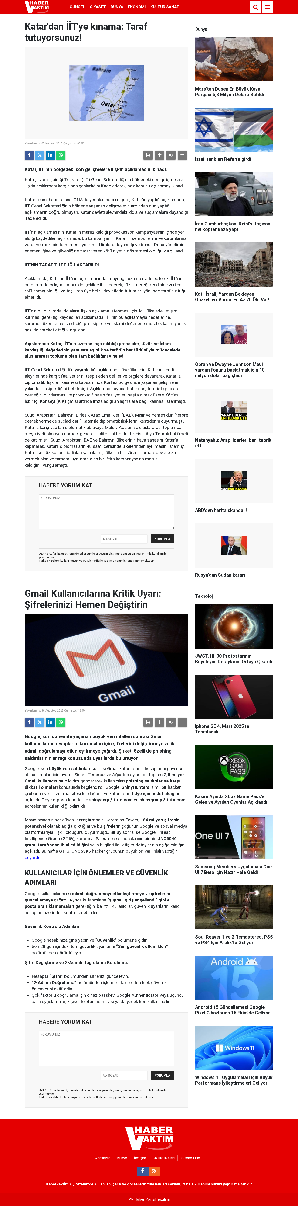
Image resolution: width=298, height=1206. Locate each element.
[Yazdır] (148, 155)
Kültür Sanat (164, 6)
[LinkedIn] (50, 155)
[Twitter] (39, 155)
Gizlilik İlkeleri (164, 1158)
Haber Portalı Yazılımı (152, 1199)
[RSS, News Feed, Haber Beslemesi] (154, 1171)
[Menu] (267, 7)
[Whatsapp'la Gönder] (60, 155)
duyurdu (33, 857)
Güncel (77, 6)
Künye (122, 1158)
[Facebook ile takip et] (143, 1171)
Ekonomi (137, 6)
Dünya (117, 6)
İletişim (140, 1158)
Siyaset (98, 6)
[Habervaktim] (37, 6)
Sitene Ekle (190, 1158)
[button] (159, 155)
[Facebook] (29, 155)
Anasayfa (102, 1158)
